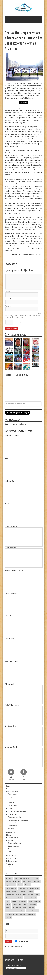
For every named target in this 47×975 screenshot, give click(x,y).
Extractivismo (10, 894)
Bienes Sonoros (12, 789)
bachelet (8, 881)
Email (7, 299)
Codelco (27, 885)
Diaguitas (23, 891)
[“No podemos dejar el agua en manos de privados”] (26, 366)
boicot (30, 881)
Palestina (31, 907)
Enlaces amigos (12, 861)
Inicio (8, 786)
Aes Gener (9, 878)
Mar (9, 852)
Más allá (11, 840)
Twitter (8, 867)
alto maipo (35, 878)
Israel (7, 901)
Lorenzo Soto (22, 901)
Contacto (9, 864)
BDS (24, 881)
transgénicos (10, 914)
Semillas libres (13, 814)
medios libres (17, 904)
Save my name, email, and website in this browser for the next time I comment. (23, 315)
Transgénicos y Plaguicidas (18, 820)
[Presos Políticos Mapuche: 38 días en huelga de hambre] (9, 366)
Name (7, 291)
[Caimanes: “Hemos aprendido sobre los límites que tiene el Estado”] (9, 358)
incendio (33, 898)
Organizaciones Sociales (17, 811)
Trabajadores (12, 826)
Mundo (8, 835)
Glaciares (9, 898)
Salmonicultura (13, 823)
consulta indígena (11, 888)
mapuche (37, 901)
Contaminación (13, 846)
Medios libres (12, 806)
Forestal (11, 803)
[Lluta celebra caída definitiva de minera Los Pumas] (18, 358)
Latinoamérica (13, 837)
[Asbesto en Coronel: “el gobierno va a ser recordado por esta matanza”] (35, 365)
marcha (8, 904)
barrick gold (16, 881)
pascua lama (10, 911)
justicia (14, 901)
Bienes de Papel (12, 855)
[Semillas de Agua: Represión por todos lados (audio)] (18, 342)
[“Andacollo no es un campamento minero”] (9, 342)
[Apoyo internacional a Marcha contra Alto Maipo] (26, 342)
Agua (10, 849)
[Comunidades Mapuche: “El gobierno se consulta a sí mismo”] (18, 350)
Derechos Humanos (15, 843)
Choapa (20, 885)
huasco (27, 898)
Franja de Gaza (28, 894)
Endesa (30, 891)
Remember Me (22, 941)
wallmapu (8, 917)
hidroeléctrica (18, 898)
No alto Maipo (17, 907)
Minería (10, 808)
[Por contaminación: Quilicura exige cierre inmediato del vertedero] (26, 358)
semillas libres (20, 911)
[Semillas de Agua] (23, 10)
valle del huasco (21, 914)
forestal (18, 894)
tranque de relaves (32, 911)
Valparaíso (31, 914)
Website (8, 306)
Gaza (37, 894)
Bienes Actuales (12, 792)
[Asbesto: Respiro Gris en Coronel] (9, 350)
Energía (10, 800)
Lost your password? (14, 946)
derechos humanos (12, 891)
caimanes (37, 881)
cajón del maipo (10, 885)
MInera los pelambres (29, 904)
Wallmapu (11, 829)
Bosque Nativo (13, 797)
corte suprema (34, 888)
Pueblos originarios (15, 817)
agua (16, 878)
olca (24, 907)
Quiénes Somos (12, 858)
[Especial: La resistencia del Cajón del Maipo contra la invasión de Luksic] (35, 358)
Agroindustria (12, 794)
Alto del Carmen (25, 878)
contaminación (23, 888)
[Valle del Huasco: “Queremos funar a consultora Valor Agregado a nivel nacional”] (26, 350)
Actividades (10, 832)
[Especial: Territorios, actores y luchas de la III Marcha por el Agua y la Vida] (18, 366)
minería (8, 907)
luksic (30, 901)
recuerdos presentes (13, 966)
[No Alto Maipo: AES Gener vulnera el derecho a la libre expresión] (35, 342)
